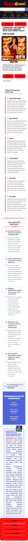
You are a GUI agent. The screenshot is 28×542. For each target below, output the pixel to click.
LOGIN (8, 23)
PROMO (15, 520)
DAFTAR (20, 23)
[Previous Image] (3, 48)
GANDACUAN (10, 438)
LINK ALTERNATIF (15, 533)
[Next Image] (25, 48)
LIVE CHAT (15, 537)
